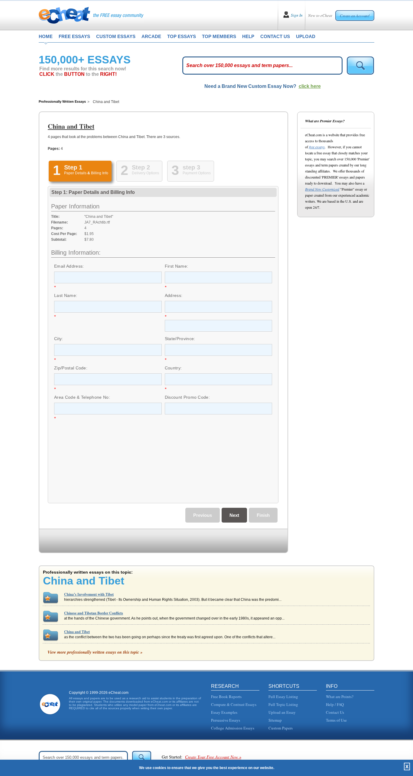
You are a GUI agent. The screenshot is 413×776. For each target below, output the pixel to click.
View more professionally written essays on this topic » (94, 652)
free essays (74, 36)
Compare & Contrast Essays (233, 704)
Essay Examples (224, 712)
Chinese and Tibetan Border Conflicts (93, 613)
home (46, 36)
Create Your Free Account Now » (213, 757)
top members (219, 36)
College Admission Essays (232, 728)
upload (305, 36)
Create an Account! (355, 15)
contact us (275, 36)
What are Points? (339, 696)
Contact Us (335, 712)
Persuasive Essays (225, 720)
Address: (174, 295)
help (248, 36)
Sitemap (275, 720)
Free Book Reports (226, 696)
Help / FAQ (335, 704)
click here (310, 86)
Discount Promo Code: (187, 397)
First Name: (176, 266)
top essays (181, 36)
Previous (202, 515)
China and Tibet (77, 631)
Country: (173, 367)
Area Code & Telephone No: (82, 397)
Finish (263, 515)
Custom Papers (280, 728)
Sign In (297, 15)
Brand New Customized (322, 189)
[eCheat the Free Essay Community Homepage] (91, 15)
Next (234, 515)
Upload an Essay (282, 712)
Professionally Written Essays (62, 101)
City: (58, 338)
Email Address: (69, 266)
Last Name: (65, 295)
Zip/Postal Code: (70, 367)
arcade (151, 36)
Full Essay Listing (283, 696)
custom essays (115, 36)
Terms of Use (336, 720)
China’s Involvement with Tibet (89, 594)
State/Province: (180, 338)
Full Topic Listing (283, 704)
